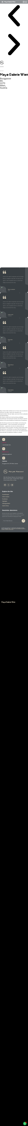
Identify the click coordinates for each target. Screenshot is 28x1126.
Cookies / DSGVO (4, 529)
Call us (4, 442)
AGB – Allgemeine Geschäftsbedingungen (17, 528)
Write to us (5, 452)
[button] (2, 2)
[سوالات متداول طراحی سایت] (26, 2)
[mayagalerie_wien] (24, 2)
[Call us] (3, 439)
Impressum (11, 529)
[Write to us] (3, 448)
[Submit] (23, 521)
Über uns (12, 480)
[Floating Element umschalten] (25, 1123)
